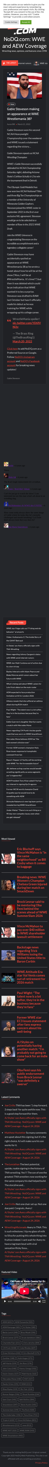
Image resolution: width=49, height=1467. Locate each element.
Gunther (8, 1358)
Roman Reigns (11, 1394)
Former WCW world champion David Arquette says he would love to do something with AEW (22, 792)
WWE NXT (9, 1430)
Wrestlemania (11, 1425)
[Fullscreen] (44, 1301)
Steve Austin (28, 1404)
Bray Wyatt (28, 1332)
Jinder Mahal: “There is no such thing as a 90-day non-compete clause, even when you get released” (23, 813)
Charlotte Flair (11, 1343)
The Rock (28, 1410)
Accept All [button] (26, 22)
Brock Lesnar (10, 1337)
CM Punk (9, 1348)
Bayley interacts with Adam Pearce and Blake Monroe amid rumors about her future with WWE (22, 675)
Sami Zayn (9, 1399)
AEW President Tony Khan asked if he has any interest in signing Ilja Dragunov (23, 782)
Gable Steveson (13, 378)
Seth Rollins (26, 1399)
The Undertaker (12, 1415)
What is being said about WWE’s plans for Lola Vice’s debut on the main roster (23, 685)
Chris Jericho (31, 1343)
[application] (24, 1291)
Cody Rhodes (28, 1348)
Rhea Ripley (10, 1389)
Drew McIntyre (11, 1353)
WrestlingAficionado (16, 1227)
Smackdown (10, 1404)
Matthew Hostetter (15, 1132)
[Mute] (39, 1301)
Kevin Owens (11, 1374)
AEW (7, 1322)
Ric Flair (26, 1389)
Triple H (8, 1420)
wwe (26, 1425)
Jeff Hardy (9, 1363)
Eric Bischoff (31, 1353)
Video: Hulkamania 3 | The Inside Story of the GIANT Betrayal (23, 639)
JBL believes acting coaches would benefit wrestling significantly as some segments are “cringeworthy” (23, 772)
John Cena (9, 1368)
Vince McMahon (26, 1420)
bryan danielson (31, 1337)
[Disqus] (24, 495)
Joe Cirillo (10, 1105)
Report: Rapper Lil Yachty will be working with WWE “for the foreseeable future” (23, 762)
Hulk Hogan (25, 1358)
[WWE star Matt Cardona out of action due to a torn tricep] (26, 62)
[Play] (5, 1301)
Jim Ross (25, 1363)
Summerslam (10, 1410)
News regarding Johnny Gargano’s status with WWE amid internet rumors (23, 656)
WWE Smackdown (13, 1435)
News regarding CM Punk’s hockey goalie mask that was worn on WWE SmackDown (24, 732)
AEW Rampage (11, 1327)
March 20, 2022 (22, 341)
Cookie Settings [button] (11, 22)
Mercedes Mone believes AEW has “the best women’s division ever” (22, 741)
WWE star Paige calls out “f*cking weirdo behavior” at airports (23, 630)
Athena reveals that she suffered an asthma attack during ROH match (24, 703)
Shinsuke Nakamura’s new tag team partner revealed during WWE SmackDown (24, 803)
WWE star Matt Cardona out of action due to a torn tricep (24, 665)
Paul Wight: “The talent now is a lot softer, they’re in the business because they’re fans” (24, 713)
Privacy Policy (41, 1463)
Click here (12, 348)
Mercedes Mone (12, 1379)
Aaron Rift (11, 124)
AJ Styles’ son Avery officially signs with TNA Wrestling (23, 647)
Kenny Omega (27, 1368)
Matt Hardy (29, 1374)
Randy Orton (10, 1384)
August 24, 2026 (31, 1126)
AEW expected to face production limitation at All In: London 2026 (20, 694)
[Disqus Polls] (24, 423)
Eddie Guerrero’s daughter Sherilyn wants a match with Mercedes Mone (23, 723)
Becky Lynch (10, 1332)
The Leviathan (12, 1164)
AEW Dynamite (24, 1322)
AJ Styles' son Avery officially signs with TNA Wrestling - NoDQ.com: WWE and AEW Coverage (25, 1122)
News (12, 104)
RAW (26, 1384)
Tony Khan (31, 1415)
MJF (28, 1379)
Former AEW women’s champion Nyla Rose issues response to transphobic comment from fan (22, 751)
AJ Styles (29, 1327)
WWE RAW (27, 1430)
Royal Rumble (31, 1394)
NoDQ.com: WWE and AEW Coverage (24, 42)
